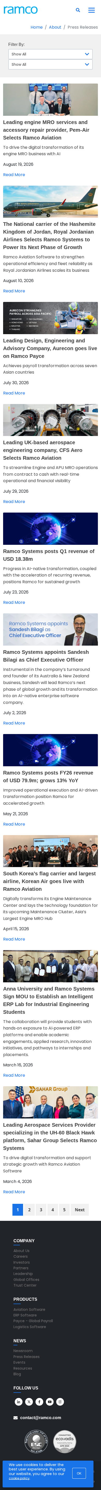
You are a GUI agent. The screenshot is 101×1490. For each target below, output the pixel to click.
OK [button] (79, 1473)
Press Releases (26, 1356)
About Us (21, 1250)
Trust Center (25, 1285)
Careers (20, 1256)
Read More (14, 175)
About (55, 27)
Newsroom (23, 1350)
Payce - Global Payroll (33, 1320)
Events (19, 1362)
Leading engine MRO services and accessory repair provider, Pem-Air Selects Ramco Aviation (46, 130)
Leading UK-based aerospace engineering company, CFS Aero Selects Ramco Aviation (42, 450)
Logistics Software (29, 1326)
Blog (17, 1374)
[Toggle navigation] (91, 10)
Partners (20, 1268)
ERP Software (25, 1315)
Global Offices (26, 1279)
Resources (22, 1368)
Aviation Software (29, 1309)
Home (37, 27)
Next (80, 1210)
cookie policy (19, 1478)
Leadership (23, 1273)
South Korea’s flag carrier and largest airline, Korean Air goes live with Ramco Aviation (49, 881)
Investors (21, 1262)
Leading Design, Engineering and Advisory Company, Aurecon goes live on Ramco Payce (50, 348)
